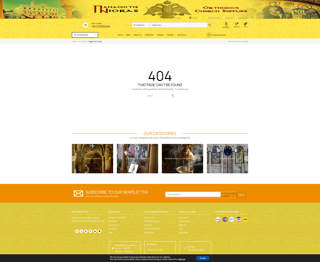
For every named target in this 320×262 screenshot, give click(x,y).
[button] (73, 158)
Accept (203, 258)
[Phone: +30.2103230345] (185, 248)
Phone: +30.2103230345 (195, 248)
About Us (137, 35)
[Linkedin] (95, 231)
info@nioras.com (219, 35)
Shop (128, 35)
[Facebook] (77, 231)
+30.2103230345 (100, 26)
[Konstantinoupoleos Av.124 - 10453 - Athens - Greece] (113, 248)
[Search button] (209, 24)
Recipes (170, 35)
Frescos (160, 35)
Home (120, 35)
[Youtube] (99, 231)
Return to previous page (238, 41)
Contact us (181, 35)
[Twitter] (81, 231)
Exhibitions (149, 35)
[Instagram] (86, 231)
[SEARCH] (172, 95)
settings (181, 259)
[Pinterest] (90, 231)
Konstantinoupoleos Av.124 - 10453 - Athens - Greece (125, 248)
